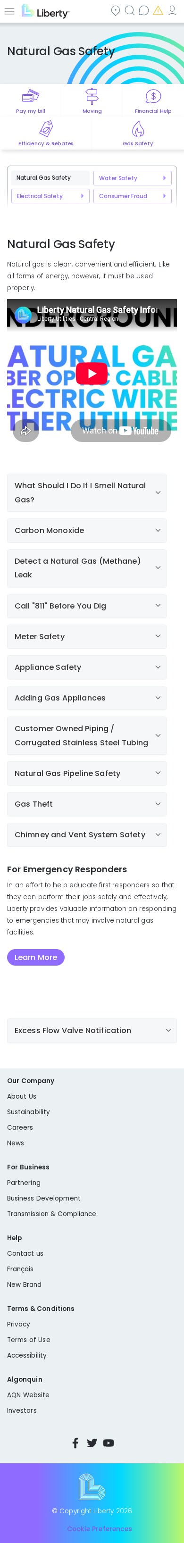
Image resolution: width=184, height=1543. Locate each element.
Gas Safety (138, 143)
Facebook (75, 1443)
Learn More (36, 957)
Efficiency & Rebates (46, 143)
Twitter (92, 1443)
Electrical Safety (40, 196)
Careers (20, 1127)
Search (131, 10)
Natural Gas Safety (44, 178)
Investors (22, 1410)
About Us (21, 1096)
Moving (92, 111)
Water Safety (118, 178)
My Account (173, 10)
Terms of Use (28, 1339)
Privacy (18, 1324)
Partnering (24, 1182)
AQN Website (28, 1395)
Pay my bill (30, 111)
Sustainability (28, 1112)
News (15, 1143)
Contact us (145, 10)
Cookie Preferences (99, 1529)
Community (116, 10)
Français (20, 1269)
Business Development (44, 1198)
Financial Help (153, 111)
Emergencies (159, 10)
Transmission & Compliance (52, 1213)
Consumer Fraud (123, 196)
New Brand (24, 1284)
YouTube (108, 1443)
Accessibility (27, 1355)
